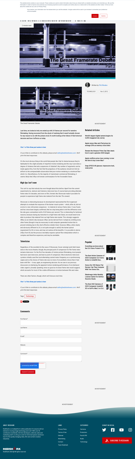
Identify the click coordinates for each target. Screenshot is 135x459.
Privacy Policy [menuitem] (62, 429)
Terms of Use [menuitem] (62, 432)
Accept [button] (95, 16)
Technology (30, 296)
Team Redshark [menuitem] (63, 445)
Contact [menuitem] (60, 442)
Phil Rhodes (103, 85)
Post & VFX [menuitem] (83, 435)
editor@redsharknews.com (66, 153)
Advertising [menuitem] (61, 438)
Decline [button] (103, 16)
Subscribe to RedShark (119, 440)
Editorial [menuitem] (60, 435)
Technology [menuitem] (83, 442)
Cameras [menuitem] (83, 429)
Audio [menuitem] (82, 438)
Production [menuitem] (83, 432)
